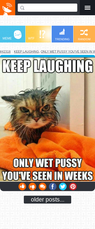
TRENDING (62, 39)
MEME (7, 38)
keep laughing (26, 51)
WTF (31, 38)
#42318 (5, 51)
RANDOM (84, 39)
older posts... (47, 199)
